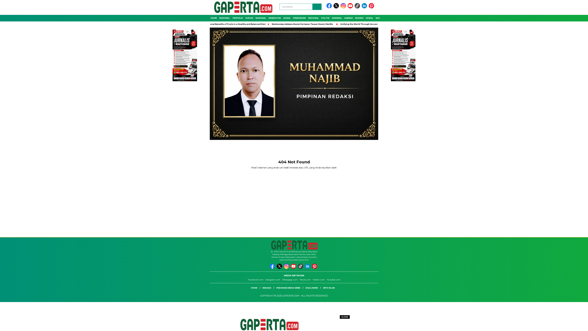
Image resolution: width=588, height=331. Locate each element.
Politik (325, 18)
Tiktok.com (305, 279)
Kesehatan (275, 18)
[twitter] (337, 8)
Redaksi (266, 288)
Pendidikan (299, 18)
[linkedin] (365, 8)
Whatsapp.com (290, 279)
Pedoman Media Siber (288, 288)
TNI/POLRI (237, 18)
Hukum (249, 18)
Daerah (348, 18)
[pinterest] (372, 8)
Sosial (287, 18)
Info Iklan (329, 288)
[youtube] (351, 8)
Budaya (359, 18)
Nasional (224, 18)
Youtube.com (333, 279)
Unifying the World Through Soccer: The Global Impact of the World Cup (357, 24)
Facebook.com (255, 279)
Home (214, 18)
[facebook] (329, 8)
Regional (313, 18)
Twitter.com (319, 279)
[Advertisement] (294, 147)
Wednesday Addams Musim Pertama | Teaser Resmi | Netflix (282, 24)
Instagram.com (272, 279)
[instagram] (344, 8)
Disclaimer (311, 288)
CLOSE (344, 317)
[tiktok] (358, 8)
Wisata (380, 18)
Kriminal (337, 18)
